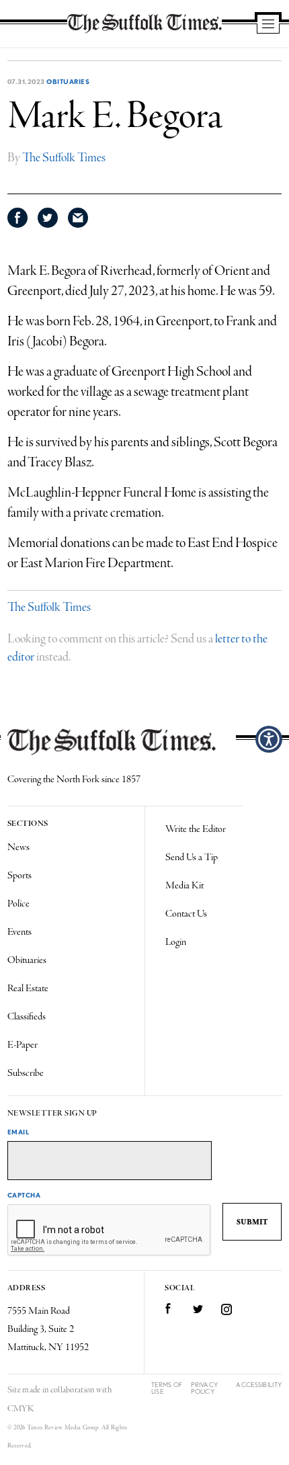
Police (18, 904)
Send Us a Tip (191, 857)
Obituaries (67, 81)
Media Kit (184, 885)
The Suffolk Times (64, 158)
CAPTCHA (24, 1195)
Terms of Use (166, 1388)
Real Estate (27, 988)
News (18, 847)
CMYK (20, 1409)
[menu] (268, 25)
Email (18, 1132)
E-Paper (22, 1045)
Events (19, 932)
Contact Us (186, 914)
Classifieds (26, 1016)
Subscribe (25, 1073)
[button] (268, 739)
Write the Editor (195, 829)
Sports (19, 875)
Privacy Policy (204, 1388)
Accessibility (259, 1384)
